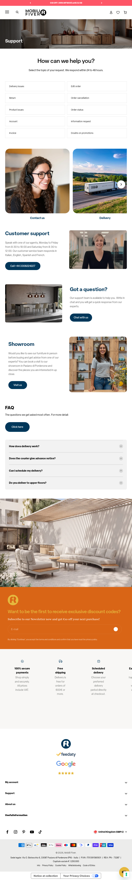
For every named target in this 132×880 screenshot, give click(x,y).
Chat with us (81, 317)
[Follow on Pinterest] (24, 832)
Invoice (12, 133)
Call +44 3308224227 (22, 266)
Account (13, 121)
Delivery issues (16, 86)
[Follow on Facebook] (7, 832)
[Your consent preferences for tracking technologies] (126, 874)
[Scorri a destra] (121, 184)
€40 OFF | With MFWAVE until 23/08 (66, 2)
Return (12, 97)
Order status (77, 109)
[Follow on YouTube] (32, 832)
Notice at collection (46, 875)
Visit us (18, 385)
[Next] (101, 3)
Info (38, 865)
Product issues (16, 109)
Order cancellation (80, 97)
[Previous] (30, 3)
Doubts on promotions (82, 133)
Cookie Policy (60, 865)
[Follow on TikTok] (40, 832)
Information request (81, 121)
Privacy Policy (47, 865)
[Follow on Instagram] (15, 832)
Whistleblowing (74, 865)
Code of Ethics (89, 865)
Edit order (76, 86)
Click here (17, 427)
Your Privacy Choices (76, 875)
